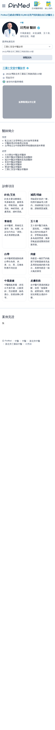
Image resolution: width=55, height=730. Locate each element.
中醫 (17, 341)
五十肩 (34, 221)
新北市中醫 (34, 341)
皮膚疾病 (36, 280)
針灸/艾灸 (9, 194)
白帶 (6, 254)
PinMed (8, 340)
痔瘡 (33, 254)
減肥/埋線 (36, 194)
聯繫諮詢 (27, 57)
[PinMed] (19, 5)
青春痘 (8, 221)
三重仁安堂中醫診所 (14, 68)
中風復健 (9, 280)
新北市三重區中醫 (13, 344)
